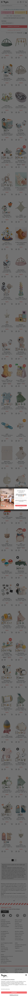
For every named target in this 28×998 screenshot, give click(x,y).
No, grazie (21, 507)
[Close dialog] (27, 489)
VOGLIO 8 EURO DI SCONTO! (21, 505)
